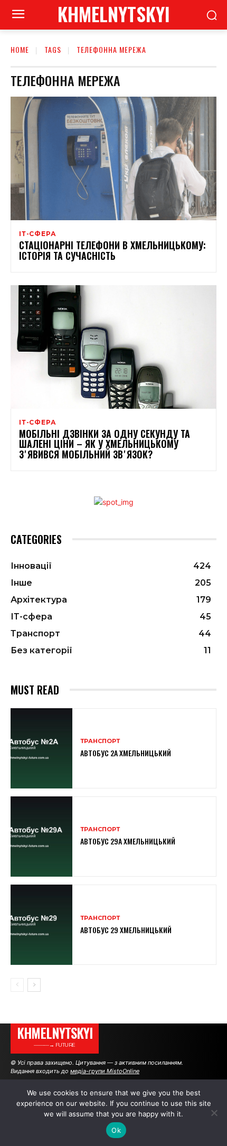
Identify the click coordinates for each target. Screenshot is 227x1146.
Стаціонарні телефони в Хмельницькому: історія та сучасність (112, 250)
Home (20, 49)
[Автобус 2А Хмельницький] (41, 748)
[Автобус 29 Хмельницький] (41, 925)
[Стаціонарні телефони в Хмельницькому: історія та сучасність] (113, 158)
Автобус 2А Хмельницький (125, 752)
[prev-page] (17, 985)
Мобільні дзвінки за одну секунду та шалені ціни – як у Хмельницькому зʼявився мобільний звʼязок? (104, 444)
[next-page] (34, 985)
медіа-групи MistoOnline (104, 1071)
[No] (214, 1112)
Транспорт (100, 741)
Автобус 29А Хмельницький (127, 841)
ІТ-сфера (37, 234)
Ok (116, 1130)
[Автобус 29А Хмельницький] (41, 836)
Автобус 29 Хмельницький (126, 929)
